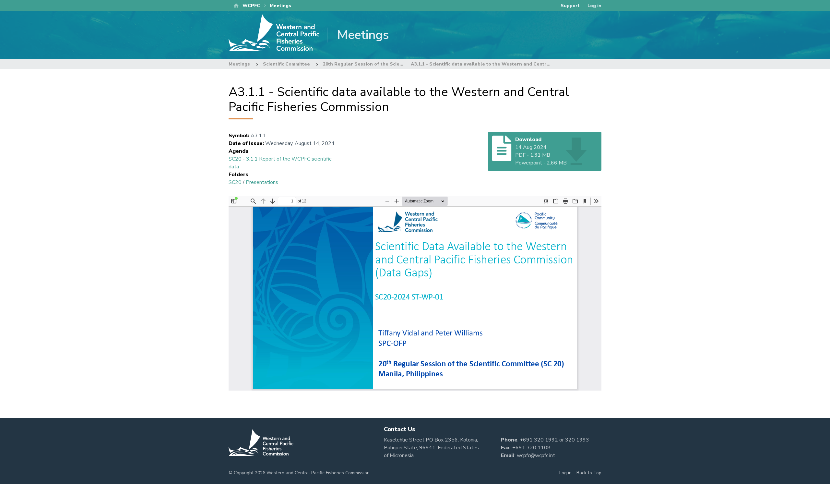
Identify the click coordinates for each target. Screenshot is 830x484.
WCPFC (251, 6)
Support (570, 6)
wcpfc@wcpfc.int (536, 455)
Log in (594, 6)
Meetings (239, 64)
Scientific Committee (286, 64)
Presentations (262, 182)
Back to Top (588, 473)
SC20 (235, 159)
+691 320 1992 (539, 439)
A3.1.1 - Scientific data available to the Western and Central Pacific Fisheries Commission (515, 64)
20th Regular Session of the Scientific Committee (380, 64)
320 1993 (577, 439)
